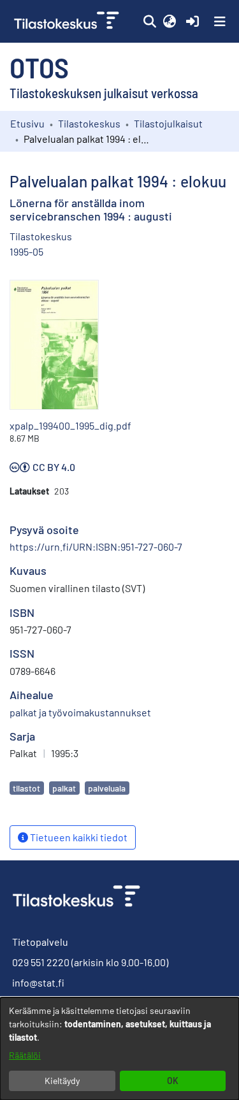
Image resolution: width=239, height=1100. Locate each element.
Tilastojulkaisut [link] (168, 123)
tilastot (26, 788)
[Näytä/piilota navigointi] (219, 22)
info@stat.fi (38, 982)
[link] (68, 21)
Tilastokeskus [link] (89, 123)
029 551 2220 (40, 962)
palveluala (107, 788)
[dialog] (119, 1048)
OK (172, 1080)
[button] (149, 21)
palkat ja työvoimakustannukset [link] (80, 712)
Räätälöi (25, 1055)
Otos (39, 67)
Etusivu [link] (27, 123)
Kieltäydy (62, 1080)
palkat (64, 788)
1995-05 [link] (26, 251)
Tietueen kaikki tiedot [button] (77, 837)
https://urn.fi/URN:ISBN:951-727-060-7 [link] (96, 546)
